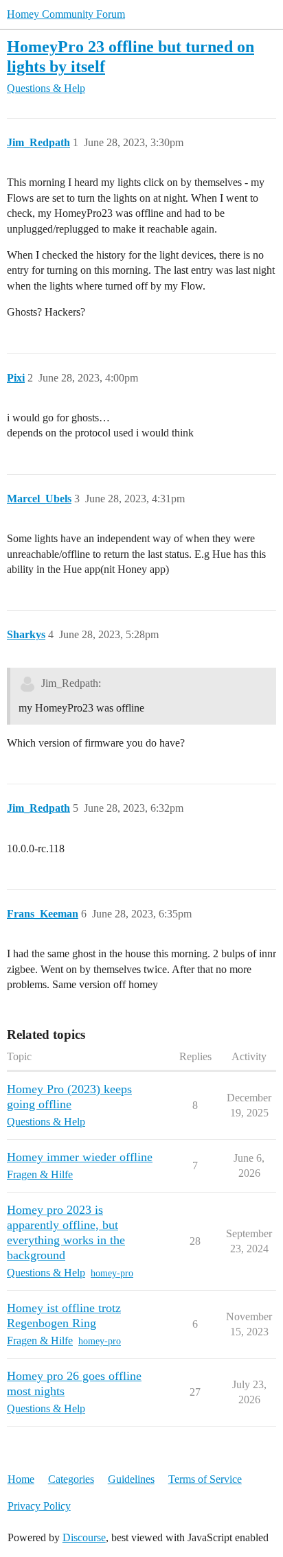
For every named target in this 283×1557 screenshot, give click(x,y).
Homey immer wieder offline (79, 1157)
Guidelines (131, 1479)
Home (21, 1479)
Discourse (84, 1537)
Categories (71, 1479)
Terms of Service (205, 1479)
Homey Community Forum (66, 14)
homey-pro (112, 1273)
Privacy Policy (39, 1506)
